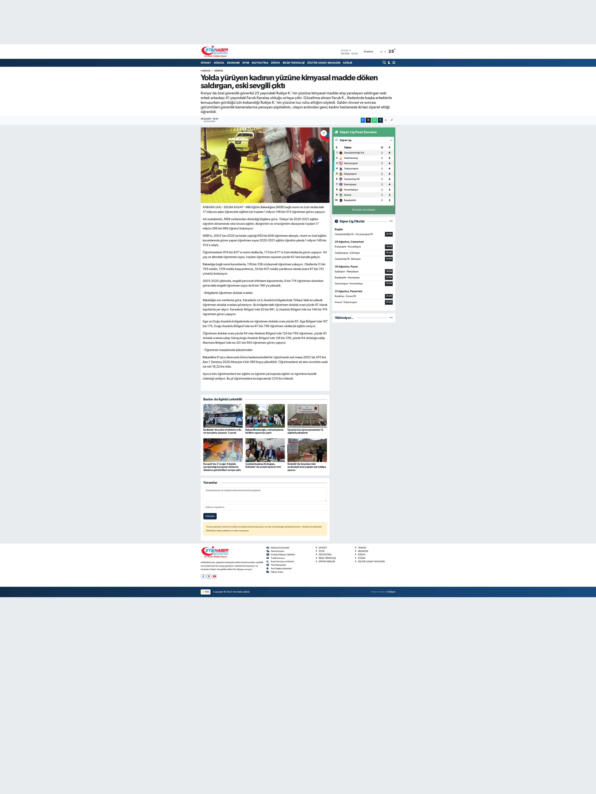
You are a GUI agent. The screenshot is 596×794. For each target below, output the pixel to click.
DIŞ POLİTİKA (260, 62)
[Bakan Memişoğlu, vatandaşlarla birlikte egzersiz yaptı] (265, 415)
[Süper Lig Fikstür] (391, 221)
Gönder (210, 516)
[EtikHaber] (215, 51)
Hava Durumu (277, 551)
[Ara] (385, 63)
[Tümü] (391, 318)
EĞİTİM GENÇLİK (327, 561)
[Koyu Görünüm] (389, 63)
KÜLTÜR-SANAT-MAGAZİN (323, 62)
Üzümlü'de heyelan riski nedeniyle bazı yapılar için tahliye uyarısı (306, 467)
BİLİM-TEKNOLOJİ (294, 62)
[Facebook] (203, 576)
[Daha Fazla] (380, 120)
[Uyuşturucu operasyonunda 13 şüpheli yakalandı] (307, 415)
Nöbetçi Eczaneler (280, 548)
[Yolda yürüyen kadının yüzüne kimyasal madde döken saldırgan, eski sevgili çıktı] (265, 165)
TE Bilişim (390, 592)
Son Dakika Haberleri (281, 568)
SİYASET (206, 62)
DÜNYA (275, 62)
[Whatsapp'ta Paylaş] (374, 120)
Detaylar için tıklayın (363, 209)
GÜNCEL (219, 62)
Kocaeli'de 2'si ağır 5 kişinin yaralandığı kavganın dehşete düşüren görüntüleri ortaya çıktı (222, 467)
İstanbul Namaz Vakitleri (283, 554)
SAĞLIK (347, 62)
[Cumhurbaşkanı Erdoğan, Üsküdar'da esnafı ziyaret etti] (265, 450)
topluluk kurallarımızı (231, 527)
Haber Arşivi (277, 572)
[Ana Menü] (393, 63)
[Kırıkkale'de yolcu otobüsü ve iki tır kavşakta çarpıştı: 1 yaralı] (223, 415)
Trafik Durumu (278, 558)
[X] (208, 576)
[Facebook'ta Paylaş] (363, 120)
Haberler (205, 71)
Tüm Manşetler (278, 565)
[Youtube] (214, 576)
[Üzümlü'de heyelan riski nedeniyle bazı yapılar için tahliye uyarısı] (307, 450)
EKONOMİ (233, 62)
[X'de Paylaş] (368, 120)
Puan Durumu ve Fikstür (282, 561)
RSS (207, 592)
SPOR (245, 62)
